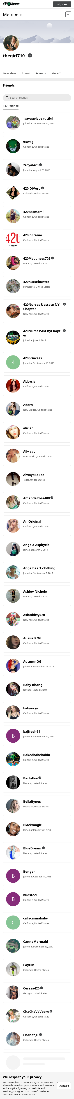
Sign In (62, 4)
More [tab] (55, 73)
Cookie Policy (28, 1094)
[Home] (11, 4)
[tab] (10, 105)
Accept (64, 1086)
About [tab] (26, 73)
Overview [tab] (9, 73)
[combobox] (39, 97)
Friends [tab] (41, 73)
